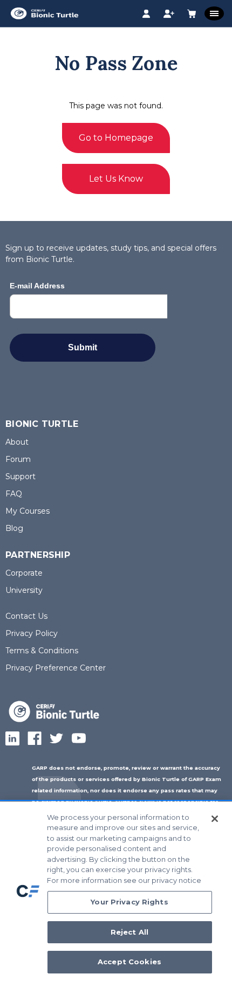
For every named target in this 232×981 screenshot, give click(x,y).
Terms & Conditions (41, 650)
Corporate (24, 573)
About (17, 442)
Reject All (129, 932)
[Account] (145, 14)
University (24, 590)
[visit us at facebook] (35, 738)
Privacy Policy (31, 633)
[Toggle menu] (214, 13)
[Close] (215, 819)
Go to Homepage (116, 138)
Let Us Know (116, 179)
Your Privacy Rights (129, 901)
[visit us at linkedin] (12, 738)
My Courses (27, 511)
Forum (18, 459)
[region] (116, 891)
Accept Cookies (129, 961)
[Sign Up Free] (168, 14)
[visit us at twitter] (57, 738)
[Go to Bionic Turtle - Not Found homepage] (59, 705)
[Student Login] (129, 14)
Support (20, 476)
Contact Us (26, 616)
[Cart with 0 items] (190, 14)
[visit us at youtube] (79, 738)
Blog (14, 528)
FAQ (13, 494)
